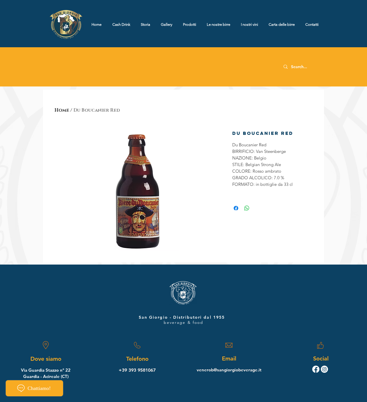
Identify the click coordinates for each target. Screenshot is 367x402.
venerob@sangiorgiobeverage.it (229, 370)
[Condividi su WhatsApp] (246, 208)
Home (61, 110)
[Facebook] (315, 369)
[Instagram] (324, 369)
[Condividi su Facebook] (236, 208)
